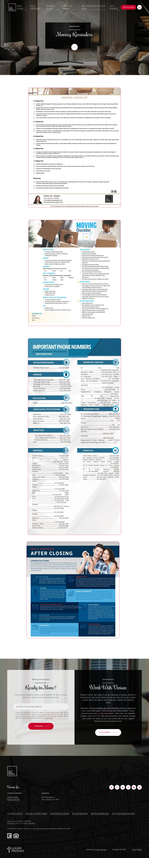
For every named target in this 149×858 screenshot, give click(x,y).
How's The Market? (68, 7)
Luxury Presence (101, 849)
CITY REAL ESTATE (15, 814)
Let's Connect (114, 7)
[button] (108, 732)
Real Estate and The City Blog (93, 7)
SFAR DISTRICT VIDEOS (59, 814)
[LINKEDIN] (122, 787)
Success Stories (50, 7)
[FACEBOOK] (111, 787)
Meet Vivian (20, 7)
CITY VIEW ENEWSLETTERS (123, 814)
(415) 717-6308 (12, 797)
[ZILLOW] (139, 787)
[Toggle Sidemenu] (139, 7)
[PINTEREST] (134, 787)
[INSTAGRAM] (117, 787)
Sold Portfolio (35, 7)
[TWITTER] (128, 787)
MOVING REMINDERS (100, 814)
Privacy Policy (49, 718)
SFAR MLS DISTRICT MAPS (36, 814)
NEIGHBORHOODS (80, 814)
